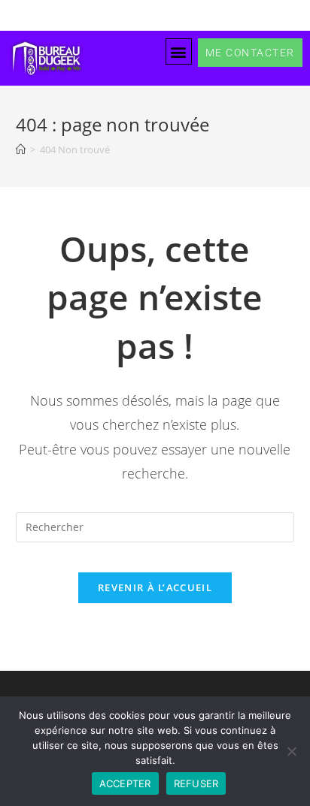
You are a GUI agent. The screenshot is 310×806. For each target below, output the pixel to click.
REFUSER (196, 783)
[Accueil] (21, 149)
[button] (179, 51)
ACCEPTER (125, 783)
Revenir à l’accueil (155, 587)
